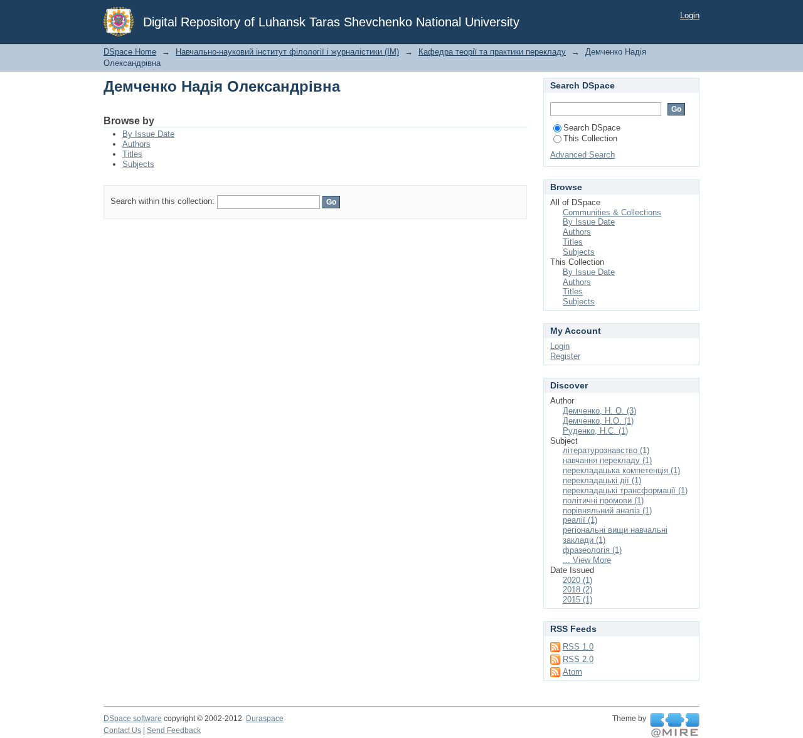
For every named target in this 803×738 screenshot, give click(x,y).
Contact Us (122, 730)
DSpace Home (130, 51)
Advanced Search (582, 154)
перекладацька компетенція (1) (621, 470)
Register (565, 356)
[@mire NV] (674, 725)
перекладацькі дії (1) (602, 480)
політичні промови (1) (603, 500)
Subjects (138, 164)
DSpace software (133, 718)
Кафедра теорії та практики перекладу (492, 51)
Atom (572, 671)
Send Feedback (174, 730)
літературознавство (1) (606, 450)
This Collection (590, 138)
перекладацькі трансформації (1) (625, 490)
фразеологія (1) (592, 550)
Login (689, 15)
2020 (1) (577, 580)
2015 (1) (577, 599)
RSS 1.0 (578, 646)
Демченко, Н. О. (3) (599, 410)
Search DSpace (591, 127)
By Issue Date (148, 134)
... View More (587, 560)
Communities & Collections (612, 212)
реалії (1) (580, 520)
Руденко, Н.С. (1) (595, 431)
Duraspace (265, 718)
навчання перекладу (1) (607, 460)
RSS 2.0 (578, 659)
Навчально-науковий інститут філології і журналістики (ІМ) (287, 51)
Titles (132, 154)
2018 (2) (577, 589)
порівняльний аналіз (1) (607, 510)
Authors (136, 144)
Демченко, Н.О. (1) (598, 420)
